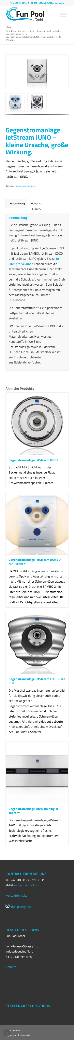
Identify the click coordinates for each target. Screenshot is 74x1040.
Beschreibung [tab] (17, 203)
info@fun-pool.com (54, 3)
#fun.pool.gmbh (20, 906)
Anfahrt (11, 966)
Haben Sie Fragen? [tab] (36, 205)
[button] (7, 1033)
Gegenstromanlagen (25, 186)
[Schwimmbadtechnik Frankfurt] (28, 14)
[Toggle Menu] (63, 14)
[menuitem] (25, 1035)
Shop (9, 27)
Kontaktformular (17, 895)
